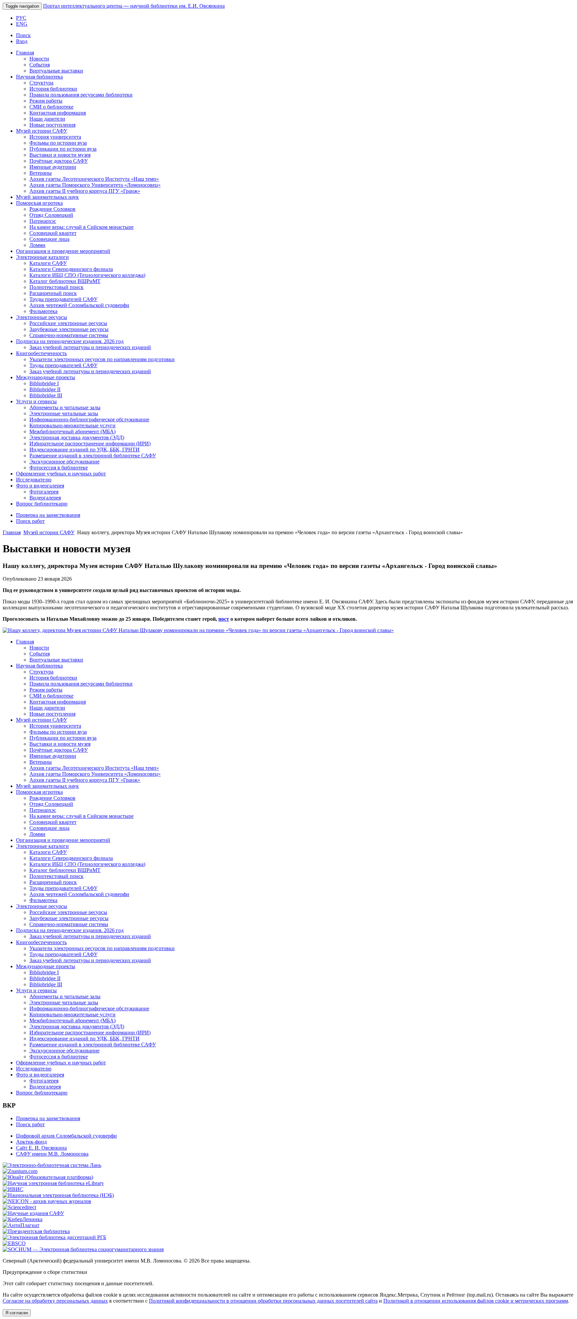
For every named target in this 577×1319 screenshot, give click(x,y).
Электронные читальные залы (63, 413)
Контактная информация (57, 113)
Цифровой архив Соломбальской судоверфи (66, 1136)
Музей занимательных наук (47, 197)
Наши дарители (47, 119)
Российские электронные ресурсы (68, 323)
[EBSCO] (14, 1243)
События (39, 64)
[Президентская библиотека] (36, 1231)
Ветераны (40, 173)
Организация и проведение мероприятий (63, 251)
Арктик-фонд (31, 1142)
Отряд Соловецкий (51, 215)
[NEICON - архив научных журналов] (47, 1201)
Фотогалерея (43, 491)
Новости (39, 58)
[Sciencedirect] (19, 1207)
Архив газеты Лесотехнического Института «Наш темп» (94, 179)
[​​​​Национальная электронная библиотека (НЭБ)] (58, 1195)
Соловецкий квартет (52, 233)
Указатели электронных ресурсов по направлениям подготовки (102, 359)
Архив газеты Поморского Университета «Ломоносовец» (95, 185)
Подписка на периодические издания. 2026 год (70, 341)
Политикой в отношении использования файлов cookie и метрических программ (475, 1301)
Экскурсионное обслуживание (64, 461)
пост (223, 619)
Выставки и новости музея (59, 155)
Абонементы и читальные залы (65, 407)
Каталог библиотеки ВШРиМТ (65, 281)
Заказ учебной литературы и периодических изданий (90, 347)
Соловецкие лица (49, 239)
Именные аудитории (52, 167)
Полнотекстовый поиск (56, 287)
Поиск (23, 35)
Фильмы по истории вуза (58, 143)
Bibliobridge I (44, 383)
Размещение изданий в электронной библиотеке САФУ (92, 455)
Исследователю (33, 479)
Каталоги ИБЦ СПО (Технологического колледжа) (87, 275)
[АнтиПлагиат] (21, 1225)
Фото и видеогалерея (40, 485)
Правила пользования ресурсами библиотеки (81, 95)
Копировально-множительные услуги (72, 425)
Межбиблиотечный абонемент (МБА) (72, 431)
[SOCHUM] (83, 1249)
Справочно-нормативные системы (68, 335)
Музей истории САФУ (41, 131)
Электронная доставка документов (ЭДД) (76, 437)
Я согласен (16, 1312)
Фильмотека (43, 311)
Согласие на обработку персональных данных (55, 1301)
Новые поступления (52, 125)
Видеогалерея (45, 497)
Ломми (37, 245)
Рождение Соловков (52, 209)
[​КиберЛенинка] (22, 1219)
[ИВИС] (13, 1189)
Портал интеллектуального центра (134, 6)
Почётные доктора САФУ (58, 161)
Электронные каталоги (42, 257)
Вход (21, 41)
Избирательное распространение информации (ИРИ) (90, 443)
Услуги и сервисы (36, 401)
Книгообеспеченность (41, 353)
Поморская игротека (39, 203)
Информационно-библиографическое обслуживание (89, 419)
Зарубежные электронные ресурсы (69, 329)
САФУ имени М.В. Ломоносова (52, 1154)
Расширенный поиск (53, 293)
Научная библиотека (39, 77)
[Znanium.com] (20, 1171)
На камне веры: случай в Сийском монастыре (81, 227)
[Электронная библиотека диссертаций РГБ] (54, 1237)
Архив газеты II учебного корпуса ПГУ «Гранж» (84, 191)
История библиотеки (53, 89)
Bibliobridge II (44, 389)
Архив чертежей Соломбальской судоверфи (79, 305)
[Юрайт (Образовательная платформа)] (48, 1177)
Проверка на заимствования (48, 515)
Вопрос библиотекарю (41, 503)
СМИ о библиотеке (51, 107)
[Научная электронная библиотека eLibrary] (53, 1183)
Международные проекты (45, 377)
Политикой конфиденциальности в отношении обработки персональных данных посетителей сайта (263, 1301)
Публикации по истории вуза (63, 149)
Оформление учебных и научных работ (61, 473)
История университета (55, 137)
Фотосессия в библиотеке (58, 467)
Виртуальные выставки (56, 71)
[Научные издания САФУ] (33, 1213)
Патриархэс (42, 221)
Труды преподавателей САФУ (63, 299)
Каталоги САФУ (48, 263)
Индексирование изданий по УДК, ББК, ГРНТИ (84, 449)
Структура (41, 83)
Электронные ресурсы (41, 317)
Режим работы (45, 101)
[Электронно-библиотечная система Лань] (52, 1165)
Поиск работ (30, 521)
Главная (25, 52)
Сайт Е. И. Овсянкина (41, 1148)
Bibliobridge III (45, 395)
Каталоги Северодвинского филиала (71, 269)
